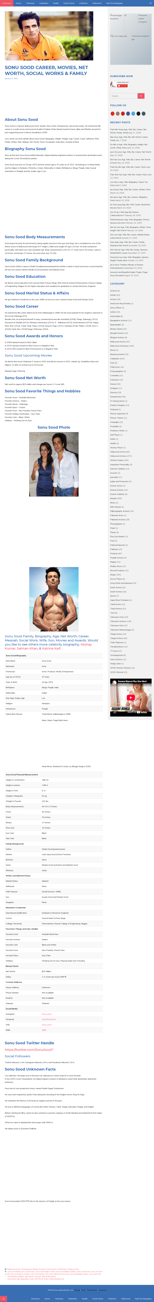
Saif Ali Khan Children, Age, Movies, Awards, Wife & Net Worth (31, 1276)
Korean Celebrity (117, 494)
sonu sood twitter (37, 1274)
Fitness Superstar (117, 413)
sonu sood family (13, 1271)
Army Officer (115, 307)
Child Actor (115, 367)
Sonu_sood (46, 1014)
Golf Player (115, 435)
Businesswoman (117, 354)
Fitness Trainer (116, 418)
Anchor (113, 299)
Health (56, 3)
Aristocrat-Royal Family (120, 303)
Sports (113, 596)
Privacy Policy (92, 1290)
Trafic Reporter (116, 642)
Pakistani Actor (116, 515)
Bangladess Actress (119, 320)
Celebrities (43, 3)
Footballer (114, 422)
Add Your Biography (114, 3)
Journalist (114, 477)
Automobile (115, 316)
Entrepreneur (27, 1269)
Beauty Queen (116, 329)
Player (113, 532)
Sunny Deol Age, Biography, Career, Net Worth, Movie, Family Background (35, 1279)
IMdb (44, 1030)
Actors (18, 3)
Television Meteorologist (120, 630)
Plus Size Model (117, 536)
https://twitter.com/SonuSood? (29, 1050)
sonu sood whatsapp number (77, 1274)
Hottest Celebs (116, 460)
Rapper (113, 562)
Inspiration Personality (119, 464)
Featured (114, 409)
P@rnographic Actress (120, 511)
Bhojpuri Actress (117, 337)
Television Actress (118, 621)
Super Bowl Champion (119, 600)
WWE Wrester (116, 672)
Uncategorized (116, 655)
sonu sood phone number (20, 1274)
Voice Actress (116, 659)
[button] (150, 3)
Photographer (116, 524)
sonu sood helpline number (65, 1271)
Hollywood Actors (118, 452)
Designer (114, 388)
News (112, 502)
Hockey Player (116, 447)
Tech (112, 613)
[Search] (141, 96)
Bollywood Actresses (119, 346)
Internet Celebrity (117, 469)
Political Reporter (117, 545)
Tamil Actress (116, 608)
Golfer (112, 439)
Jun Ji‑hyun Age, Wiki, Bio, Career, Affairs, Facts (130, 189)
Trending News (116, 646)
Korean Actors (116, 485)
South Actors (69, 3)
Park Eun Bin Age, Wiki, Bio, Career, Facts (128, 167)
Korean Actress (117, 490)
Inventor (113, 473)
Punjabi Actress (117, 557)
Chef (112, 363)
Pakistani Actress (117, 519)
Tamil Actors (62, 1269)
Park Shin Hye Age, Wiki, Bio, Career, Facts (128, 174)
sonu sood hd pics (28, 1271)
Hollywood (96, 3)
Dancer (113, 384)
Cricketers (83, 3)
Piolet (112, 528)
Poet (112, 540)
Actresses (6, 3)
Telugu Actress (116, 638)
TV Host (114, 651)
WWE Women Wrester (120, 668)
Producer (42, 1269)
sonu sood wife (95, 1274)
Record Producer (117, 570)
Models (35, 1269)
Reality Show (116, 566)
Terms (83, 1290)
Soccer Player (116, 579)
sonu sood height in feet (45, 1271)
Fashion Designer (117, 405)
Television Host (117, 625)
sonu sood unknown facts (55, 1274)
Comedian (114, 375)
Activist (113, 290)
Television (30, 3)
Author (113, 312)
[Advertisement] (54, 100)
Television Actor (117, 617)
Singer (113, 574)
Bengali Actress (117, 333)
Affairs (113, 295)
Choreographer (116, 371)
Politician (114, 549)
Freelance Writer (117, 430)
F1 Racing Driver (117, 401)
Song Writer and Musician (121, 583)
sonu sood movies (83, 1271)
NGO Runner (115, 507)
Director (113, 392)
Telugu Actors (73, 1269)
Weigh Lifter (115, 663)
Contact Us (102, 1290)
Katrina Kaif (51, 648)
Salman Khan (27, 648)
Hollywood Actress (118, 456)
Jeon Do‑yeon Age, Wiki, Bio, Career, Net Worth (130, 152)
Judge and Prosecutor (119, 481)
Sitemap (77, 1290)
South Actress (116, 591)
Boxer (112, 350)
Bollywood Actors (14, 1269)
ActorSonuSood (48, 1019)
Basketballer (115, 324)
